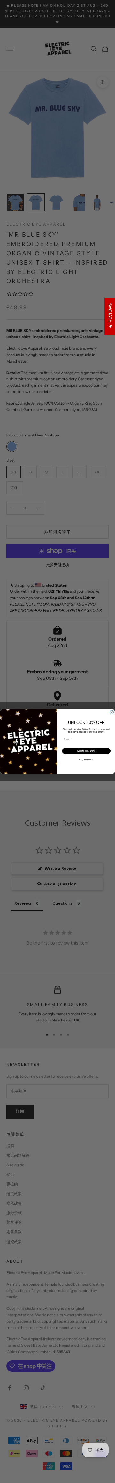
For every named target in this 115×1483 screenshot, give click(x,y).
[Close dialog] (111, 712)
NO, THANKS (86, 760)
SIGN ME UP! (86, 751)
